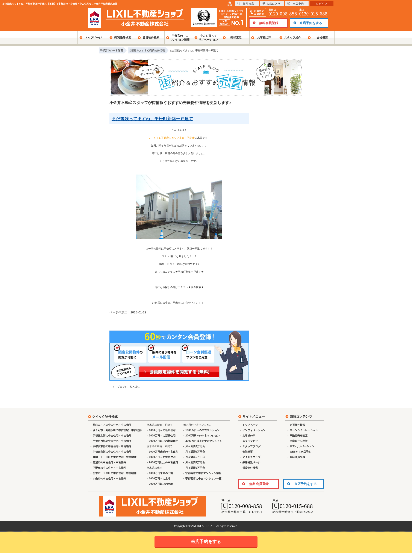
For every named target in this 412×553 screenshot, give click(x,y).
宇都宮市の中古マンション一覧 (203, 478)
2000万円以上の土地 (161, 483)
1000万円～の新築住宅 (162, 430)
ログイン (321, 3)
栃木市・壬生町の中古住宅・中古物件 (114, 473)
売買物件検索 (122, 37)
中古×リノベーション (302, 446)
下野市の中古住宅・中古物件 (109, 467)
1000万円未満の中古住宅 (163, 451)
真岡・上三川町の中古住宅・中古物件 (114, 457)
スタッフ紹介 (292, 37)
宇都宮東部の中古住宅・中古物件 (112, 446)
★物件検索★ (196, 287)
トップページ (93, 37)
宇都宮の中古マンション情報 (180, 37)
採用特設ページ (251, 462)
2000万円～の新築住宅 (162, 435)
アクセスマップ (251, 457)
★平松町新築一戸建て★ (189, 271)
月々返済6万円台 (195, 457)
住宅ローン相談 (299, 440)
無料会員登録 (268, 23)
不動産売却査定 (299, 435)
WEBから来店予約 (300, 451)
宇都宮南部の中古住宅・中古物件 (112, 451)
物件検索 (248, 3)
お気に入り (273, 3)
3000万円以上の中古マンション (203, 440)
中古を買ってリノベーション (208, 37)
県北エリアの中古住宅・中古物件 (112, 424)
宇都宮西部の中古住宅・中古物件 (112, 440)
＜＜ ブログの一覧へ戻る (124, 386)
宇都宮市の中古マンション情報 (203, 473)
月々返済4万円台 (195, 446)
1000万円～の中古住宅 (162, 457)
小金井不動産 (172, 302)
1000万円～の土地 (159, 478)
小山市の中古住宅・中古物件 (109, 478)
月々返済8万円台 (195, 467)
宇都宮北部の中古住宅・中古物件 (112, 435)
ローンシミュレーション (304, 430)
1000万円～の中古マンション (202, 430)
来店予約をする (311, 23)
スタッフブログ (251, 446)
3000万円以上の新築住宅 (163, 440)
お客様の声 (264, 37)
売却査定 (236, 37)
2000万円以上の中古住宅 (163, 462)
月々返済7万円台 (195, 462)
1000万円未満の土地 (161, 473)
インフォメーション (254, 430)
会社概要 (322, 37)
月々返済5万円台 (195, 451)
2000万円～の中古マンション (202, 435)
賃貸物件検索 (151, 37)
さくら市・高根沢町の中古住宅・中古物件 (117, 430)
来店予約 (298, 3)
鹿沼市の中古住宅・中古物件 (109, 462)
